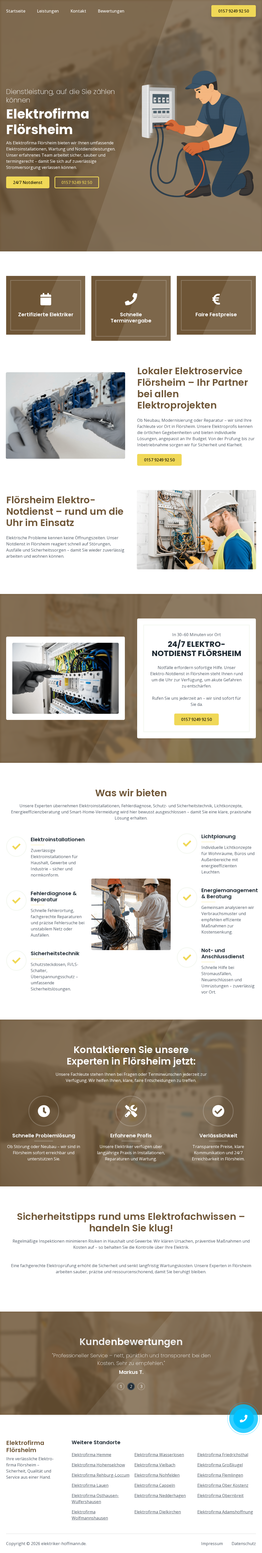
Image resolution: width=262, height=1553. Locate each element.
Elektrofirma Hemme (91, 1454)
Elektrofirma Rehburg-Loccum (100, 1475)
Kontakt (78, 11)
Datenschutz (244, 1543)
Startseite (15, 11)
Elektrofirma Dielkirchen (157, 1512)
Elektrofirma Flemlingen (220, 1475)
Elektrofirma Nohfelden (157, 1475)
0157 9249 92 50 (233, 11)
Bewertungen (111, 11)
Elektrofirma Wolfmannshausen (90, 1515)
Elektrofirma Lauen (90, 1485)
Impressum (212, 1543)
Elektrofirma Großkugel (220, 1465)
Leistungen (48, 11)
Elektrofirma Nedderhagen (160, 1495)
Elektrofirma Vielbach (154, 1465)
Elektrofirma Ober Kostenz (222, 1485)
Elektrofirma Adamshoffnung (225, 1512)
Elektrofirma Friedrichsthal (222, 1454)
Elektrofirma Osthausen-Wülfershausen (95, 1498)
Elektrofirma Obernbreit (220, 1495)
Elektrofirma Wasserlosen (159, 1454)
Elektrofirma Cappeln (154, 1485)
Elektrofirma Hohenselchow (98, 1465)
